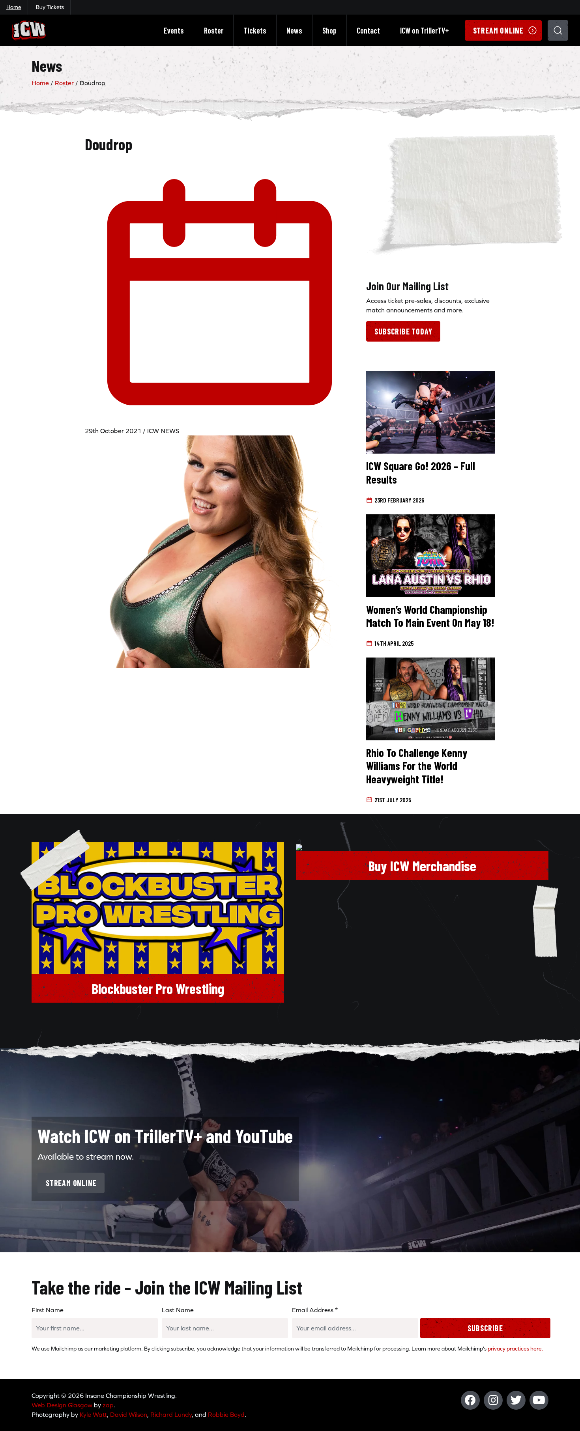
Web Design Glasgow (62, 1405)
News (294, 30)
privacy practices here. (515, 1348)
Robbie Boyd (226, 1414)
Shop (329, 30)
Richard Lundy (171, 1414)
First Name (48, 1309)
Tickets (254, 30)
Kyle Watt (93, 1414)
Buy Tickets (50, 7)
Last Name (178, 1309)
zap (108, 1405)
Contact (368, 30)
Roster (213, 30)
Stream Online (498, 30)
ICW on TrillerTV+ (424, 30)
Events (174, 30)
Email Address (315, 1309)
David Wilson (128, 1414)
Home (13, 7)
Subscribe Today (403, 331)
